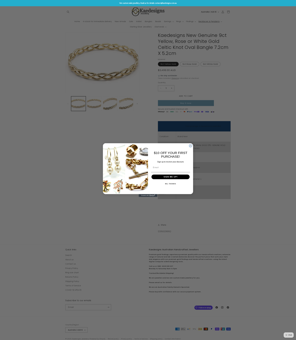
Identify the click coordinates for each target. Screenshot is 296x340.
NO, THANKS (170, 184)
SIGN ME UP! (171, 177)
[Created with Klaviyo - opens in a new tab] (148, 195)
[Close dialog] (190, 145)
